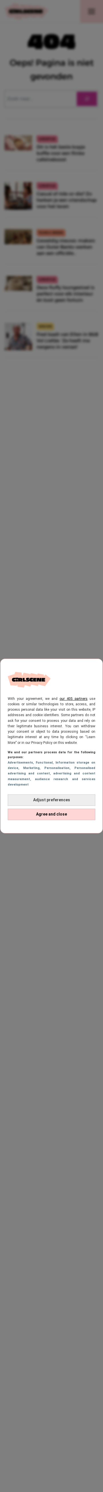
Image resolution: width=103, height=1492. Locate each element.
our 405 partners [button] (74, 699)
